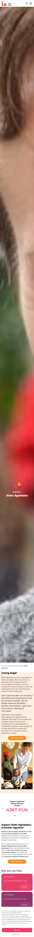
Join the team (17, 738)
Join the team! (17, 861)
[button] (14, 815)
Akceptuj (17, 930)
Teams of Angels (18, 665)
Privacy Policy (16, 934)
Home (3, 665)
